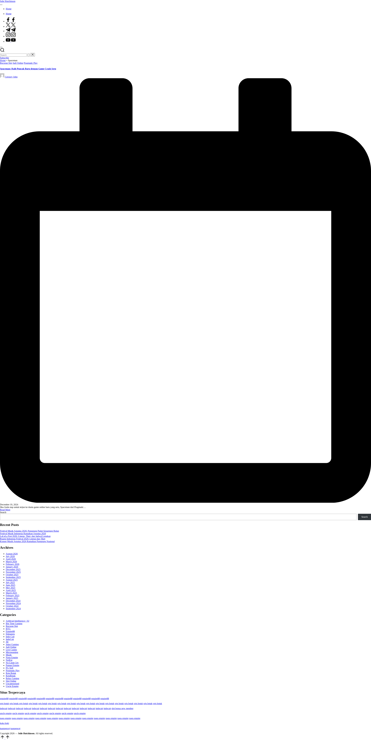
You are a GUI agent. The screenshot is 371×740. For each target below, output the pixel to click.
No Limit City (12, 662)
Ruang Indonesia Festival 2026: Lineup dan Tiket (22, 539)
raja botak (4, 703)
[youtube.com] (11, 41)
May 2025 (10, 587)
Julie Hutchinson (7, 1)
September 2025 (13, 577)
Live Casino (11, 649)
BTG (8, 629)
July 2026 (10, 556)
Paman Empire (12, 665)
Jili (7, 642)
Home (3, 60)
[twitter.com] (11, 26)
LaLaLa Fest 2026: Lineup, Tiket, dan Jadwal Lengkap (25, 536)
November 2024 (13, 603)
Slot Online (11, 681)
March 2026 (11, 561)
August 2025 (12, 580)
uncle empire (6, 713)
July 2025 (10, 582)
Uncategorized (12, 683)
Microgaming (12, 652)
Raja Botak (11, 673)
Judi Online (18, 63)
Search (3, 512)
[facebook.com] (11, 21)
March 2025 (11, 593)
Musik (9, 655)
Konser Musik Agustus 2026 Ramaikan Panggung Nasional (27, 541)
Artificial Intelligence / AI (17, 621)
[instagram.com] (11, 36)
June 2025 (10, 585)
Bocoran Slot (6, 63)
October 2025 (12, 574)
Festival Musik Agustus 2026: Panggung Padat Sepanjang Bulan (29, 531)
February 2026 (12, 564)
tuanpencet (5, 728)
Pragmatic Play (31, 63)
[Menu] (1, 4)
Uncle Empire (12, 686)
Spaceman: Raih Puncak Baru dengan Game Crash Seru (28, 68)
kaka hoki (4, 723)
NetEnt (9, 660)
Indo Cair (10, 636)
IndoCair (10, 639)
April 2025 (11, 590)
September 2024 (13, 608)
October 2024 (12, 606)
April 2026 (11, 559)
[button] (28, 55)
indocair (3, 708)
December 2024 (13, 601)
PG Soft (9, 668)
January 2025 (12, 598)
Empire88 (10, 631)
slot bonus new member (122, 708)
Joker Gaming (12, 644)
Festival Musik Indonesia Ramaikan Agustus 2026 (23, 533)
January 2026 (12, 567)
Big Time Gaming (14, 623)
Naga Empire (12, 657)
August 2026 (12, 553)
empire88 (4, 698)
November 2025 (13, 572)
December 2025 (13, 569)
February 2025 (12, 595)
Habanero (10, 634)
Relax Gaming (12, 678)
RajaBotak (11, 676)
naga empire (5, 718)
